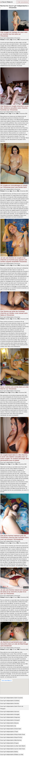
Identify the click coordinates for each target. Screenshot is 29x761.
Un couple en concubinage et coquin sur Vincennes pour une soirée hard (13, 186)
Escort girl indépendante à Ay (8, 726)
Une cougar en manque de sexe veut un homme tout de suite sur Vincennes (13, 34)
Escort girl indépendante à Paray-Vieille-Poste (12, 734)
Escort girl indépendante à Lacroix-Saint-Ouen (12, 748)
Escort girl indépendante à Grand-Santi (10, 728)
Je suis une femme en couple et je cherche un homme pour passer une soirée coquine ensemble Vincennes (13, 259)
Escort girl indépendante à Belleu (9, 751)
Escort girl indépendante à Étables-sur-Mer (11, 754)
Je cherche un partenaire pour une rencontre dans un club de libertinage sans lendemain (14, 644)
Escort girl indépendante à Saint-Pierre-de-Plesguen (11, 707)
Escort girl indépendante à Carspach (10, 720)
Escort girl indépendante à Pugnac (9, 743)
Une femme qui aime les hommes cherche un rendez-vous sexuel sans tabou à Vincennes (14, 313)
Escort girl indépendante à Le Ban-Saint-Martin (12, 746)
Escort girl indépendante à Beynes (9, 723)
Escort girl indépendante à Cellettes (9, 700)
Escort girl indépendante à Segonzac (10, 717)
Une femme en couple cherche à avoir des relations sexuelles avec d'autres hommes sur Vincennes (14, 108)
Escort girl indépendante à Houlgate (9, 714)
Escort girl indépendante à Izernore (9, 711)
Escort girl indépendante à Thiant (9, 731)
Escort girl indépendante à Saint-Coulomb (11, 697)
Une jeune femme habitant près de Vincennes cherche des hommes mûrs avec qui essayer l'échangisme (14, 537)
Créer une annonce (22, 2)
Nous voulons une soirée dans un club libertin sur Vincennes (14, 388)
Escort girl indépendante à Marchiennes (10, 740)
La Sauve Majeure (6, 2)
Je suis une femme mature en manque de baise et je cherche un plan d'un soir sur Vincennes (14, 591)
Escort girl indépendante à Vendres (9, 703)
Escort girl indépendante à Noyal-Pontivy (11, 737)
